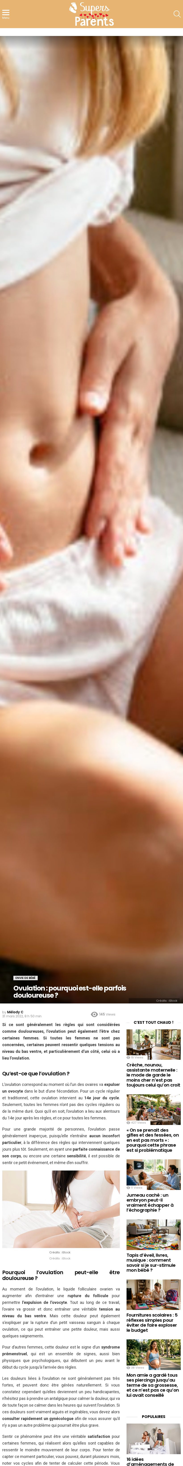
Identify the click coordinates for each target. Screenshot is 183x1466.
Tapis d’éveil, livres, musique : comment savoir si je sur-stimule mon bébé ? (151, 1262)
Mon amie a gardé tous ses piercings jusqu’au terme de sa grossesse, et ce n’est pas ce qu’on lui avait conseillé (153, 1385)
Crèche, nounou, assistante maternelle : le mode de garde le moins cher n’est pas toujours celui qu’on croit (153, 1075)
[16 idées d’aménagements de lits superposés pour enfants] (154, 1439)
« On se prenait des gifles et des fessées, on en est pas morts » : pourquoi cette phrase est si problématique (153, 1140)
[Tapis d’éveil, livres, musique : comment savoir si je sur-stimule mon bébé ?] (154, 1234)
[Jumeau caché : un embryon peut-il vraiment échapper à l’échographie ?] (154, 1174)
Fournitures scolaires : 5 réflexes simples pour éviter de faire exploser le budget (152, 1322)
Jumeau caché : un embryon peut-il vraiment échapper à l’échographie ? (150, 1202)
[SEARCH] (177, 14)
